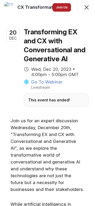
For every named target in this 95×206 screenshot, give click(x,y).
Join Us (62, 7)
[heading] (39, 7)
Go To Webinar (47, 82)
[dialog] (47, 103)
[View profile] (9, 7)
